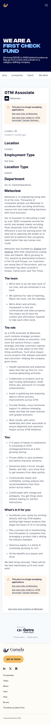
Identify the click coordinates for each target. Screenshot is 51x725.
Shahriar (9, 251)
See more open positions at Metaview (25, 609)
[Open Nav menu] (46, 5)
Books (6, 702)
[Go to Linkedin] (4, 668)
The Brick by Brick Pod (13, 707)
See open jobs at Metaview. (25, 113)
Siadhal (37, 248)
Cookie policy (32, 637)
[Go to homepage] (13, 650)
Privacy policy (19, 637)
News (5, 686)
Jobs (5, 691)
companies (17, 75)
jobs (4, 75)
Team (5, 680)
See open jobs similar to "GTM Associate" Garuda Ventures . (26, 119)
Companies (8, 675)
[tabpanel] (25, 379)
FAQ (5, 697)
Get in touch (13, 659)
